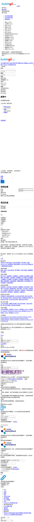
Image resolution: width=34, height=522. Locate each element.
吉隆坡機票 (13, 281)
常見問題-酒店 (9, 17)
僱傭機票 (30, 270)
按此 (16, 421)
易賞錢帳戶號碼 (5, 460)
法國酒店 (22, 292)
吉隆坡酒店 (29, 290)
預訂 (2, 223)
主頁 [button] (2, 258)
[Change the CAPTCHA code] (23, 371)
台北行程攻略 (5, 303)
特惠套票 (3, 296)
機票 (4, 63)
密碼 (2, 342)
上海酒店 (5, 290)
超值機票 (9, 276)
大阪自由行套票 (17, 297)
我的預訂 (6, 509)
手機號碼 (3, 413)
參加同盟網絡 (17, 262)
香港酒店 (3, 287)
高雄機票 (30, 277)
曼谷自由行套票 (7, 297)
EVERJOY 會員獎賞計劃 (9, 64)
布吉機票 (15, 279)
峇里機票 (21, 279)
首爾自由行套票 (26, 297)
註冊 (26, 379)
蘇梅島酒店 (13, 288)
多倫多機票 (10, 282)
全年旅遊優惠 (5, 309)
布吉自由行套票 (13, 299)
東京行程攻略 (7, 305)
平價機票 (15, 276)
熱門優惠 (18, 63)
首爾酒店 (21, 287)
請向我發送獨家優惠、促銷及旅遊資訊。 (14, 401)
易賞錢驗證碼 (4, 462)
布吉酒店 (6, 288)
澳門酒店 (20, 288)
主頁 (2, 63)
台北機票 (21, 276)
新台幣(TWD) (6, 235)
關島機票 (6, 281)
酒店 (7, 63)
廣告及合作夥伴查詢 (6, 262)
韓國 (10, 506)
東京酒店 (27, 287)
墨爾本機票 (20, 281)
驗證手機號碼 (4, 425)
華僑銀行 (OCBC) (14, 312)
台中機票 (24, 277)
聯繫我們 (7, 19)
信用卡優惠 (24, 270)
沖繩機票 (18, 277)
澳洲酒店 (10, 292)
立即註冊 (3, 350)
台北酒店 (9, 287)
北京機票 (9, 279)
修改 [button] (2, 68)
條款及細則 (16, 469)
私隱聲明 (10, 264)
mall (29, 63)
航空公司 (3, 276)
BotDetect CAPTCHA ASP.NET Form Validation (11, 374)
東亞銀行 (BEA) (26, 311)
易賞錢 (6, 508)
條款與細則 (17, 264)
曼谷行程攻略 (21, 303)
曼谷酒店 (15, 287)
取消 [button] (7, 88)
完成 (2, 486)
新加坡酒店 (4, 292)
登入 (2, 345)
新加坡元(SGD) (6, 233)
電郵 (2, 340)
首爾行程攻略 (13, 303)
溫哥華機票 (27, 281)
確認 (2, 332)
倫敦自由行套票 (23, 299)
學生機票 (3, 272)
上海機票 (3, 279)
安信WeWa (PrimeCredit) (14, 311)
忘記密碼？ (4, 343)
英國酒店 (16, 292)
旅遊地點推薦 (10, 296)
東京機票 (6, 277)
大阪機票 (12, 277)
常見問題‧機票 (9, 16)
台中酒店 (25, 288)
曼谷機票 (27, 276)
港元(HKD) (5, 231)
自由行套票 (12, 63)
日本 (5, 506)
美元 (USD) (5, 237)
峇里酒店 (23, 290)
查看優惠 (3, 120)
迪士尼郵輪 (24, 63)
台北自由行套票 (19, 296)
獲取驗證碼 (3, 420)
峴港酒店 (11, 290)
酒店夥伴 (24, 262)
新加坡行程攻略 (15, 305)
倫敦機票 (27, 279)
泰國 (8, 506)
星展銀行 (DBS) (24, 309)
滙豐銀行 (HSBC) (14, 309)
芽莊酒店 (17, 290)
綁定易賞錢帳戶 (4, 470)
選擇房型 (3, 217)
